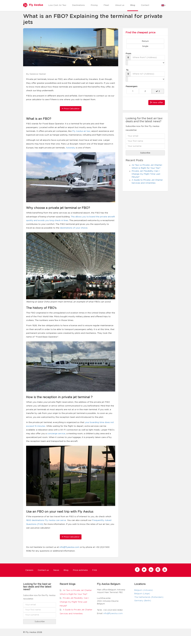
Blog (132, 5)
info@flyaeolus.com (69, 547)
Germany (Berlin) (142, 601)
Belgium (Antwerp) (143, 590)
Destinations (78, 5)
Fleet (106, 5)
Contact (145, 5)
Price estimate (80, 570)
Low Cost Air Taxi (57, 5)
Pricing (94, 5)
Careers (29, 570)
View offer (157, 102)
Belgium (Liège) (142, 594)
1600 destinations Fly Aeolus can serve (46, 520)
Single (145, 46)
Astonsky (70, 148)
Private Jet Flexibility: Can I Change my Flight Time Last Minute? (146, 174)
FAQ (94, 570)
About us (119, 5)
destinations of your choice (73, 228)
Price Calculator (71, 109)
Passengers (130, 86)
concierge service (56, 434)
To (127, 70)
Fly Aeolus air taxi (81, 131)
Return (145, 41)
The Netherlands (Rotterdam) (148, 597)
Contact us (43, 570)
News (56, 570)
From (128, 54)
